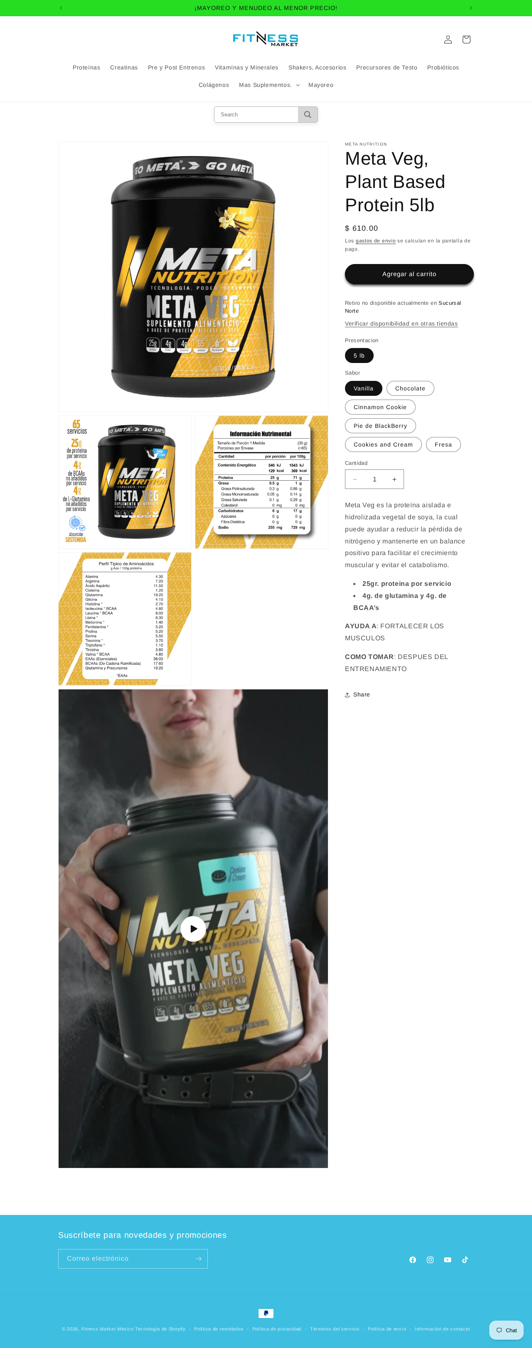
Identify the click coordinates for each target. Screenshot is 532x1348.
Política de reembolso (219, 1328)
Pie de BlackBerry (380, 425)
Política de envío (387, 1328)
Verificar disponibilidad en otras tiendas (401, 323)
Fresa (443, 444)
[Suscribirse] (198, 1259)
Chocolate (410, 388)
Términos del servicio (335, 1328)
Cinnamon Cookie (380, 407)
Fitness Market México (107, 1328)
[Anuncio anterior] (61, 8)
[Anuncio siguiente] (471, 8)
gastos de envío (376, 241)
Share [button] (361, 694)
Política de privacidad (276, 1328)
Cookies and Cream (383, 444)
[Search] (308, 114)
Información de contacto (442, 1328)
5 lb (359, 355)
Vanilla (364, 388)
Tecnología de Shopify (160, 1328)
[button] (268, 85)
